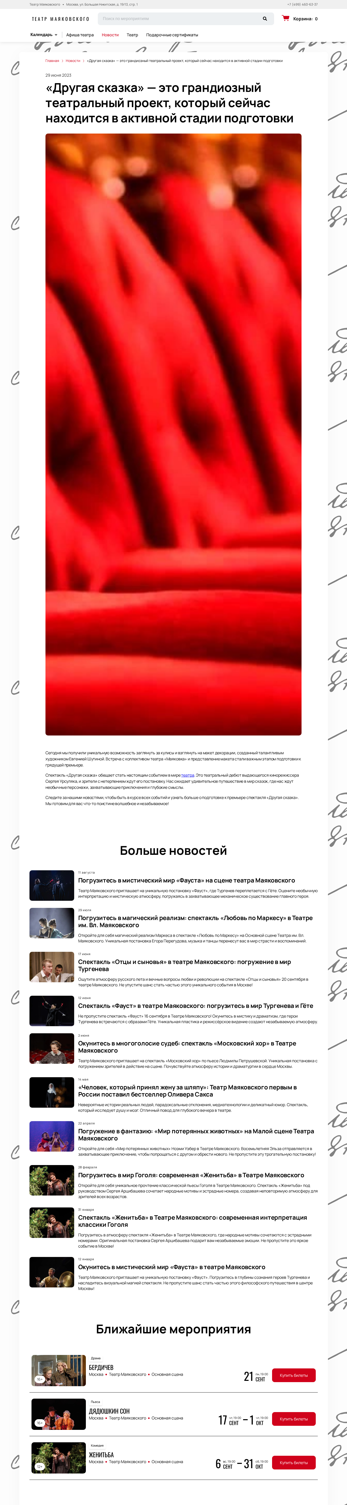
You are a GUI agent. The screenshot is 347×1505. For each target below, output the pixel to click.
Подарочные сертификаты (172, 35)
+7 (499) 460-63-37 (302, 4)
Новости (110, 35)
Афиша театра (80, 35)
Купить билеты (294, 1375)
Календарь (41, 34)
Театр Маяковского (61, 18)
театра (187, 775)
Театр (132, 35)
